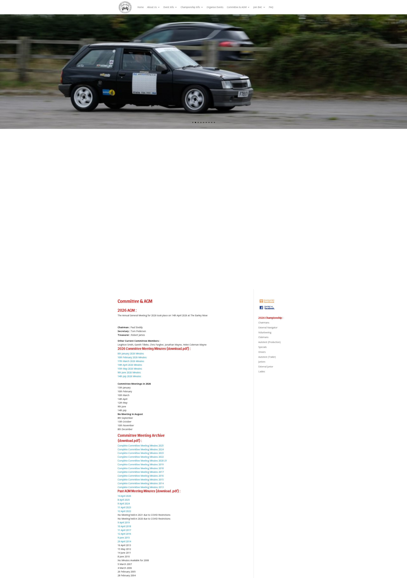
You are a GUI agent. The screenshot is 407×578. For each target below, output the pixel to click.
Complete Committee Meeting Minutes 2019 (141, 464)
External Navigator (267, 327)
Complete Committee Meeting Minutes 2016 (141, 475)
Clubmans (263, 337)
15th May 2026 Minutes (130, 368)
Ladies (261, 371)
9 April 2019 (124, 522)
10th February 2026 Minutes (132, 357)
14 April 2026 (124, 495)
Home (140, 7)
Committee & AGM (237, 7)
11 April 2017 (124, 530)
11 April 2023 (124, 507)
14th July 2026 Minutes (129, 376)
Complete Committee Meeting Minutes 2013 (141, 487)
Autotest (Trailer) (267, 356)
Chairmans (263, 322)
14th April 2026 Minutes (130, 364)
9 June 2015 (124, 537)
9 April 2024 (124, 503)
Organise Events (215, 7)
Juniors (261, 361)
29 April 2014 (124, 541)
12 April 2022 (124, 511)
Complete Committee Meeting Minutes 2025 (141, 445)
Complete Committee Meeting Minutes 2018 (141, 468)
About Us (152, 7)
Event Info (168, 7)
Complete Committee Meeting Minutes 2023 (141, 453)
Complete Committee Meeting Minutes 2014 (141, 483)
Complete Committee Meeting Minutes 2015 (141, 479)
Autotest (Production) (269, 342)
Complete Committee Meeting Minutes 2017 (141, 471)
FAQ (271, 7)
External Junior (265, 366)
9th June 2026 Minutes (129, 372)
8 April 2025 (124, 499)
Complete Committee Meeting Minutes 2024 (141, 449)
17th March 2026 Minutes (131, 361)
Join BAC (257, 7)
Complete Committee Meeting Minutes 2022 (141, 456)
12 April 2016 (124, 533)
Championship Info (190, 7)
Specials (262, 347)
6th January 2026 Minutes (131, 353)
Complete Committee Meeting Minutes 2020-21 (142, 460)
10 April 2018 (124, 526)
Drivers (262, 351)
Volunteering (264, 332)
